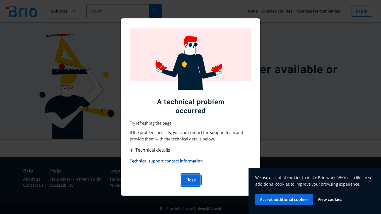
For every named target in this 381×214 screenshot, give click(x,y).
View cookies (330, 199)
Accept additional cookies (284, 199)
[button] (190, 150)
